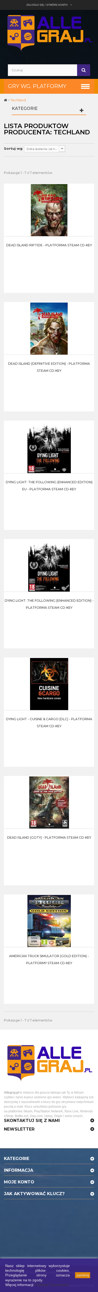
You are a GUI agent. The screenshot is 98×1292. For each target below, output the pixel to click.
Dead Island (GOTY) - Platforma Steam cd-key (49, 837)
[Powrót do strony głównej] (6, 100)
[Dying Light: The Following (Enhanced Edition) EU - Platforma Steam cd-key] (49, 447)
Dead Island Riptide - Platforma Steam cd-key (49, 245)
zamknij (82, 1275)
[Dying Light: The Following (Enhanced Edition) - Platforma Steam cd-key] (49, 565)
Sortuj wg (13, 148)
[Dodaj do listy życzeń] (88, 213)
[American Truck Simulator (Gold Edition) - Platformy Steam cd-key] (49, 921)
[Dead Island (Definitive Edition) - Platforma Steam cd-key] (49, 328)
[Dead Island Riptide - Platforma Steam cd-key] (49, 210)
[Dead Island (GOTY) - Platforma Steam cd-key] (49, 802)
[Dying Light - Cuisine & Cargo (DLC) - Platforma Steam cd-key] (49, 684)
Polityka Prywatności (52, 1285)
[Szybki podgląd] (88, 200)
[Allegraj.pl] (49, 32)
